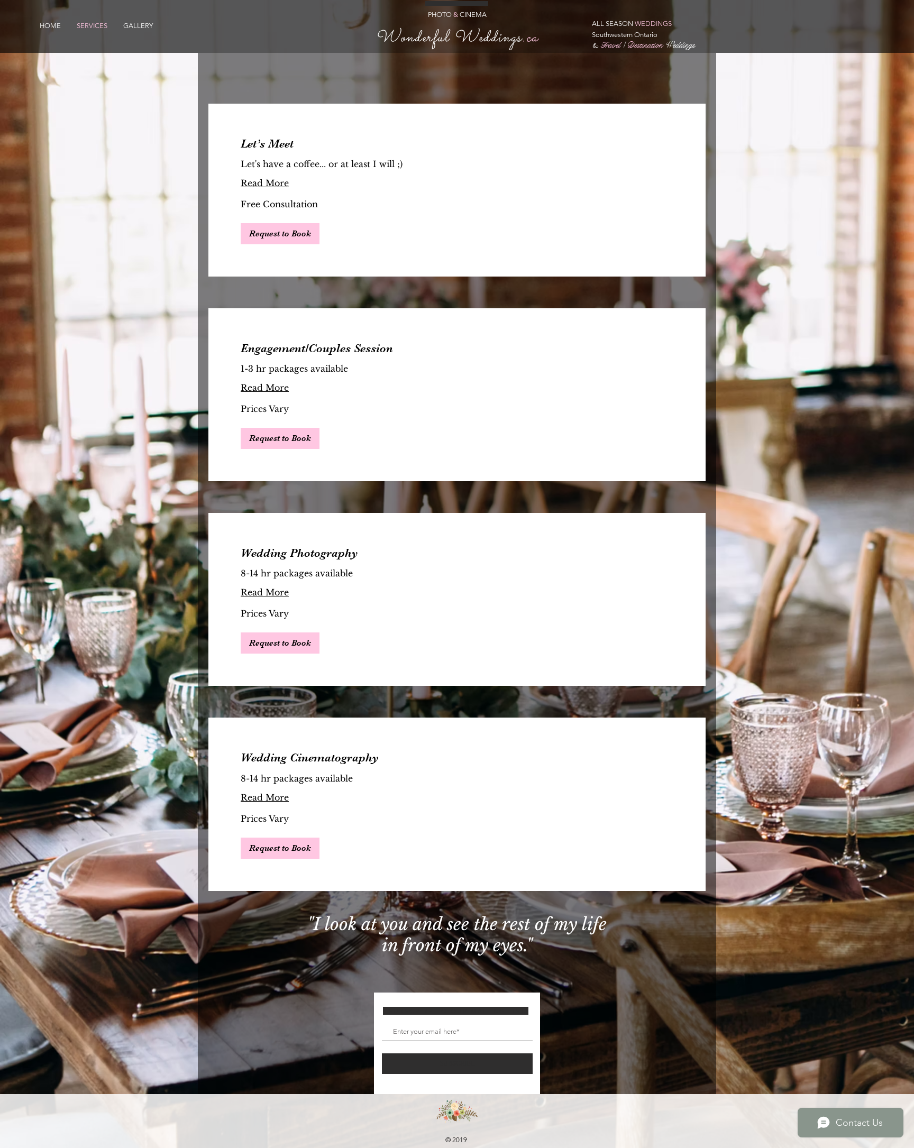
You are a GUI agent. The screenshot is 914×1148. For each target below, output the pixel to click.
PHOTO (440, 15)
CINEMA (472, 15)
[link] (457, 143)
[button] (280, 233)
